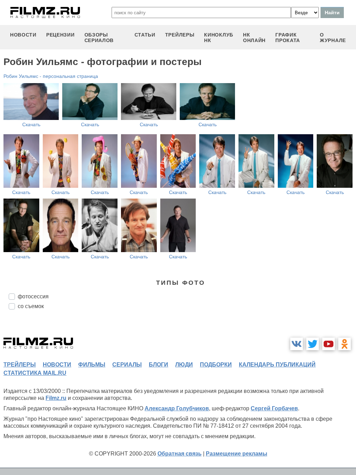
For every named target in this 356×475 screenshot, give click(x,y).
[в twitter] (312, 344)
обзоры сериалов (99, 37)
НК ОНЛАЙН (254, 37)
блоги (158, 365)
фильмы (91, 365)
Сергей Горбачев (274, 408)
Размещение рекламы (236, 454)
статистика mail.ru (34, 373)
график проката (287, 37)
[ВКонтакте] (296, 344)
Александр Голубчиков (177, 408)
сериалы (127, 365)
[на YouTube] (328, 344)
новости (23, 35)
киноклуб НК (218, 37)
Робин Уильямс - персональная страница (50, 76)
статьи (145, 35)
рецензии (60, 35)
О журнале (333, 37)
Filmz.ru (56, 398)
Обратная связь (179, 454)
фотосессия (33, 296)
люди (184, 365)
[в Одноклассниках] (344, 344)
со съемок (31, 306)
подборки (216, 365)
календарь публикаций (277, 365)
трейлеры (180, 35)
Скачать (31, 124)
